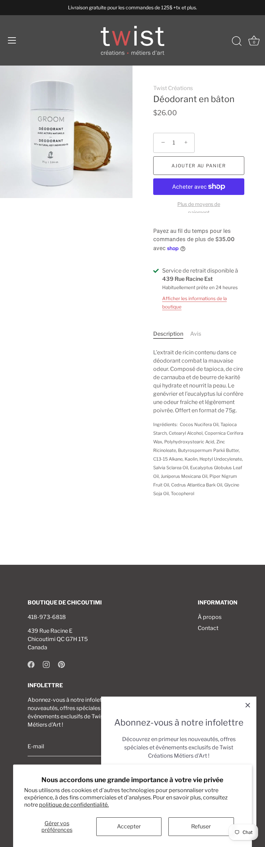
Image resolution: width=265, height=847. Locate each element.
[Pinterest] (61, 664)
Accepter (129, 826)
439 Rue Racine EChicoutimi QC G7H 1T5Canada (58, 639)
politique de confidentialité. (74, 804)
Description (168, 334)
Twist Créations (173, 88)
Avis (195, 334)
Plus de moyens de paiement (198, 208)
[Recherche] (236, 41)
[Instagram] (46, 664)
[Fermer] (247, 705)
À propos (210, 617)
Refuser (201, 826)
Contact (208, 628)
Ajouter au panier (198, 165)
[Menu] (12, 40)
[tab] (171, 334)
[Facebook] (31, 664)
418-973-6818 (47, 617)
